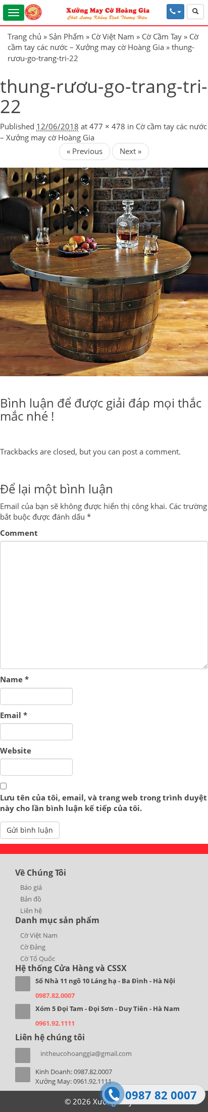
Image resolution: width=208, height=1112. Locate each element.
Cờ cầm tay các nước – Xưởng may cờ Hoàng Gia (103, 41)
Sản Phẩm (66, 36)
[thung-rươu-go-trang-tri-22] (104, 271)
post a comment (150, 451)
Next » (130, 151)
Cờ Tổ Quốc (37, 958)
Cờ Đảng (32, 946)
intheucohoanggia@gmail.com (86, 1053)
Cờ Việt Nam (112, 36)
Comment (19, 533)
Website (15, 750)
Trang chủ (24, 36)
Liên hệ (31, 910)
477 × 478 (107, 126)
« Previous (84, 151)
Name (14, 679)
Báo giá (31, 887)
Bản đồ (30, 898)
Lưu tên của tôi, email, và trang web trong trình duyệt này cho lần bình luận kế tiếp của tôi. (103, 802)
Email (13, 715)
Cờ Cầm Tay (162, 36)
